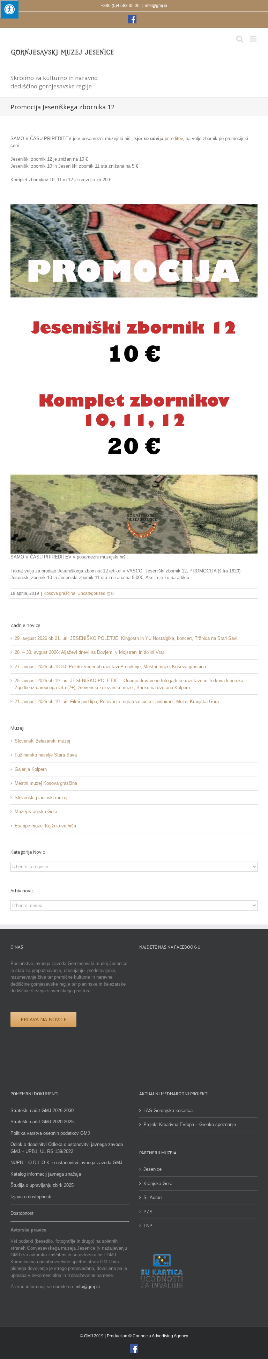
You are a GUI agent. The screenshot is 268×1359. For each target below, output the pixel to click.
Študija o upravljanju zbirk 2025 (42, 1185)
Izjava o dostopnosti (30, 1196)
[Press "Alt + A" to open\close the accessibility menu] (9, 9)
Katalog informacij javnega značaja (45, 1174)
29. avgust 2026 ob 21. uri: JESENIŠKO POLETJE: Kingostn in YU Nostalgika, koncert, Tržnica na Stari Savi (126, 638)
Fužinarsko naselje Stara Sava (46, 755)
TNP (147, 1225)
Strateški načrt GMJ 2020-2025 (42, 1121)
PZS (147, 1211)
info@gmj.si (156, 5)
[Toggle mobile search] (239, 39)
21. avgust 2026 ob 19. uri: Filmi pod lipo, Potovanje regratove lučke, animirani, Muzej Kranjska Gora (117, 701)
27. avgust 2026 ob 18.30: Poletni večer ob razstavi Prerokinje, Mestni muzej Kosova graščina (110, 666)
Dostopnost (22, 1213)
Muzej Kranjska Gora (36, 811)
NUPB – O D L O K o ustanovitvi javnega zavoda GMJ (66, 1162)
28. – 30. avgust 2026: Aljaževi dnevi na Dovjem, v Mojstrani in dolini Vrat (89, 652)
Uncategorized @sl (95, 593)
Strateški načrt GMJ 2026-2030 (42, 1110)
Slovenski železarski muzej (42, 741)
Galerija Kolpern (31, 769)
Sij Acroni (153, 1197)
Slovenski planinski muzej (41, 797)
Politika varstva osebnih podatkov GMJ (50, 1133)
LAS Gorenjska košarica (168, 1110)
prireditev (174, 138)
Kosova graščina (59, 593)
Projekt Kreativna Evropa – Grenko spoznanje (189, 1124)
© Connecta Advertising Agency (158, 1336)
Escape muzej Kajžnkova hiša (45, 825)
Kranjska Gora (157, 1183)
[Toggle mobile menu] (254, 39)
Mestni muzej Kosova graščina (46, 783)
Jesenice (152, 1169)
